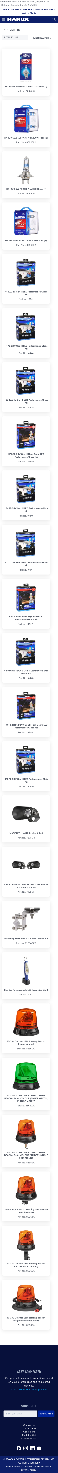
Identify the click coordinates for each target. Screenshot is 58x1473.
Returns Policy (28, 1470)
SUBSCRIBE (46, 1413)
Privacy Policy (44, 1467)
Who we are (29, 1425)
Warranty (30, 1467)
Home (9, 1467)
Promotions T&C (29, 1438)
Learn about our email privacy (29, 1389)
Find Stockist (29, 1435)
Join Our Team (29, 1428)
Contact (18, 1467)
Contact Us (29, 1432)
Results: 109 (11, 37)
